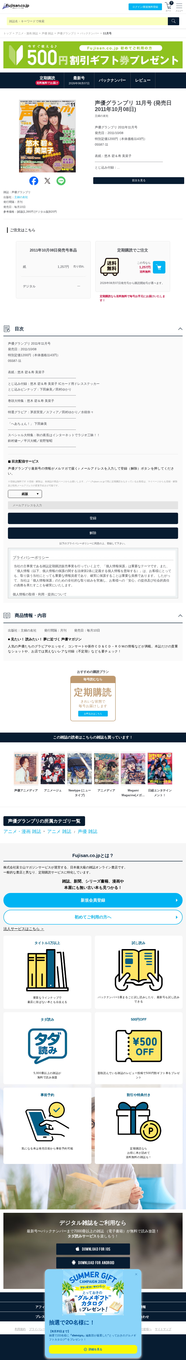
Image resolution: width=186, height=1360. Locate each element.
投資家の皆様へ (142, 1329)
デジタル (29, 286)
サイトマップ (163, 1329)
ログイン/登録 (145, 6)
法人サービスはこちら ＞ (23, 929)
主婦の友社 (21, 197)
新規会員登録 (93, 900)
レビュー (143, 80)
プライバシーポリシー (42, 1329)
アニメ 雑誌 (59, 831)
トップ (7, 33)
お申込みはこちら (93, 713)
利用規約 (20, 1329)
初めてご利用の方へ (93, 917)
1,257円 (63, 267)
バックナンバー (89, 33)
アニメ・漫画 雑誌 (26, 33)
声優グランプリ (66, 33)
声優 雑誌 (47, 33)
